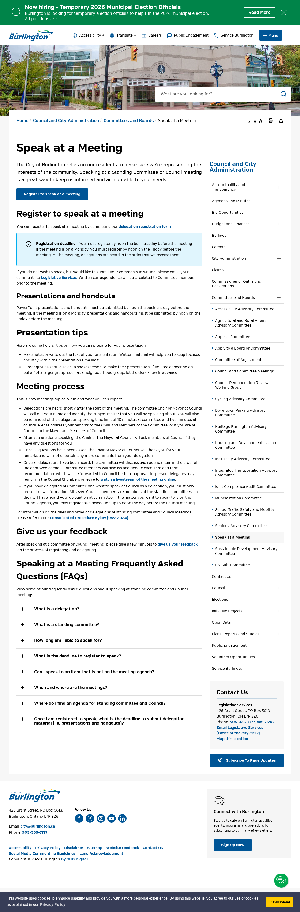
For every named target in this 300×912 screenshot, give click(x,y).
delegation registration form (145, 226)
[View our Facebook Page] (79, 818)
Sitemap (94, 848)
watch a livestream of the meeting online (138, 479)
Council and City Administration (66, 120)
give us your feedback (178, 544)
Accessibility (90, 35)
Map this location (232, 739)
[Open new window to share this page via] (281, 120)
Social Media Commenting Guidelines (42, 853)
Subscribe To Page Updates (250, 760)
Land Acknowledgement (101, 853)
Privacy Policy (47, 848)
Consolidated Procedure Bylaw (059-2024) (89, 518)
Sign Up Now (232, 845)
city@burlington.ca (38, 826)
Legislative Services (59, 277)
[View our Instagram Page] (101, 818)
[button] (109, 609)
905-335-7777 (34, 832)
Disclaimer (73, 848)
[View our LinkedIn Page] (122, 818)
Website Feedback (122, 848)
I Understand (281, 902)
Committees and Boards (129, 120)
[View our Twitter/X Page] (90, 818)
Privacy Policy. (53, 905)
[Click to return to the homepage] (31, 35)
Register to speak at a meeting (52, 194)
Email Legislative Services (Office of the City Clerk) (240, 730)
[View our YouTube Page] (111, 818)
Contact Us (153, 848)
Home (22, 120)
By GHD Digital (74, 859)
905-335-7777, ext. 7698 (252, 722)
